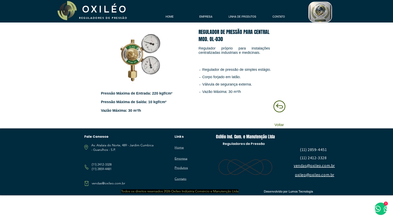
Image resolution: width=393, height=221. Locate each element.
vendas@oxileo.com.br (108, 183)
